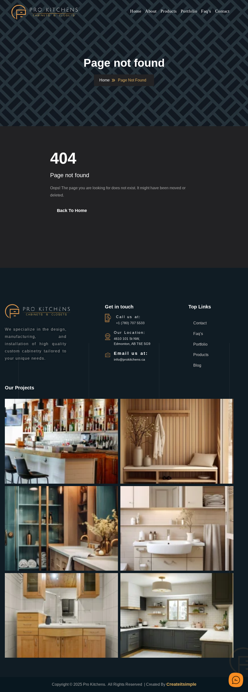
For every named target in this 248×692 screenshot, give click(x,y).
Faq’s (206, 11)
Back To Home (72, 210)
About (151, 11)
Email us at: (131, 353)
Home (135, 11)
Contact (222, 11)
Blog (197, 365)
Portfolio (189, 11)
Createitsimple (181, 684)
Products (169, 11)
